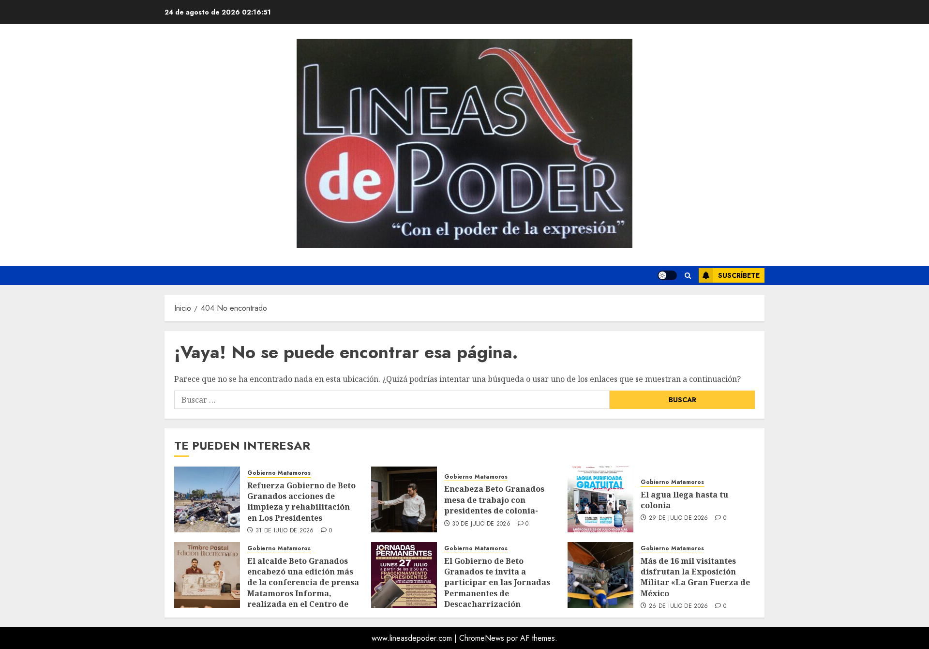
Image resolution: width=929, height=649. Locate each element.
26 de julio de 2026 (678, 606)
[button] (688, 275)
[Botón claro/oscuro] (667, 275)
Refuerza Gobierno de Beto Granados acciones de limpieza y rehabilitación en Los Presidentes (301, 501)
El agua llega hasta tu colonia (684, 500)
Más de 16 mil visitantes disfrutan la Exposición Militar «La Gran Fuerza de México (695, 577)
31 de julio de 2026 (284, 531)
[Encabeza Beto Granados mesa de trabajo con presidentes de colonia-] (404, 499)
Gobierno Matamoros (279, 473)
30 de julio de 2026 (481, 524)
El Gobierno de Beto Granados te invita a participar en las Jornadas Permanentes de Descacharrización (497, 583)
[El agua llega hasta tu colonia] (600, 499)
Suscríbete (739, 275)
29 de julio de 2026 (678, 518)
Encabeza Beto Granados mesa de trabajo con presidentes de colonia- (494, 499)
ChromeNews (481, 638)
